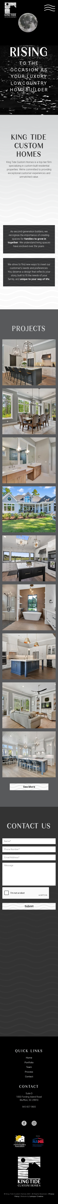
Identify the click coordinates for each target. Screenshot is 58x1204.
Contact (29, 1076)
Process (29, 1072)
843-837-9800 (29, 1107)
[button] (49, 7)
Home (29, 1058)
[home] (9, 10)
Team (29, 1067)
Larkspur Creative (36, 1196)
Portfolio (29, 1062)
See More (29, 786)
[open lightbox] (29, 362)
